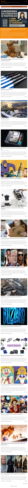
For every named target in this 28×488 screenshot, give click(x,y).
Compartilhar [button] (3, 67)
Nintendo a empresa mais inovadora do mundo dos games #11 (12, 355)
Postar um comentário (8, 67)
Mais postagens (25, 483)
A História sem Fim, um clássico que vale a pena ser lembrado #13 (13, 238)
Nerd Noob (3, 1)
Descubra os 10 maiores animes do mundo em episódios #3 (11, 414)
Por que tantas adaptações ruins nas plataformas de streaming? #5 (13, 473)
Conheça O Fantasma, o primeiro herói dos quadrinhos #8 (11, 178)
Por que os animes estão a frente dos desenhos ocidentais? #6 (12, 384)
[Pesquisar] (25, 1)
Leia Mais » (26, 67)
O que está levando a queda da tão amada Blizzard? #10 (11, 326)
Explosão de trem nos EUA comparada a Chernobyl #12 (11, 296)
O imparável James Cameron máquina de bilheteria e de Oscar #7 (13, 267)
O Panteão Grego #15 (5, 118)
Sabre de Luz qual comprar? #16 (7, 89)
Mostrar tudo (24, 6)
